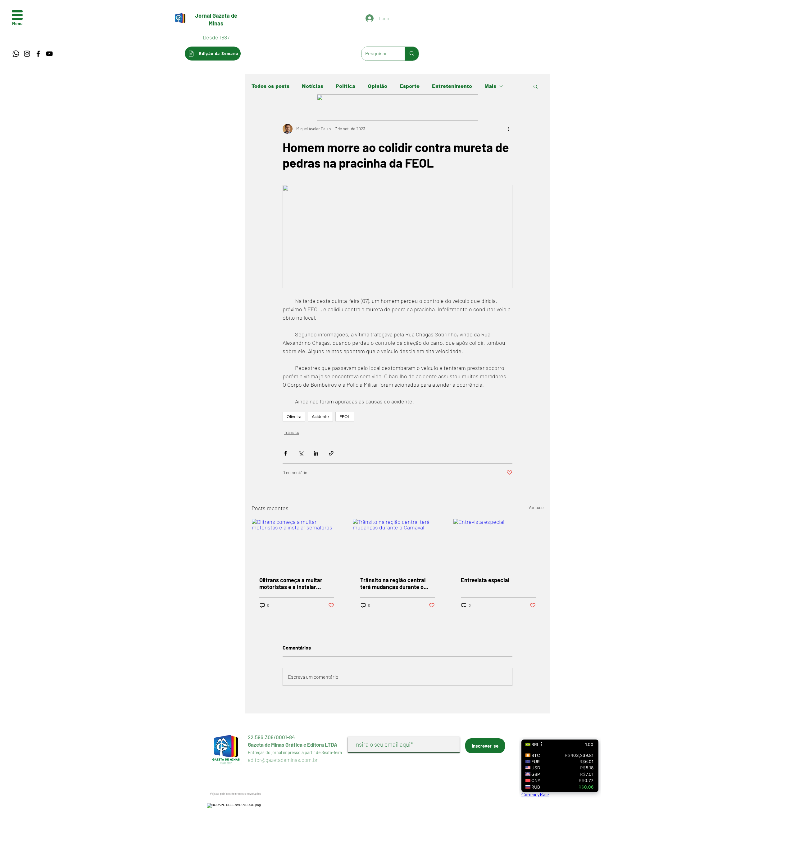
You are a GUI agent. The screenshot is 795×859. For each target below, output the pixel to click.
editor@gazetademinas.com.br (283, 760)
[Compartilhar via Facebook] (285, 453)
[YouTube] (49, 54)
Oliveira (294, 416)
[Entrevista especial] (498, 544)
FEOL (344, 416)
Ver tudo (536, 507)
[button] (17, 15)
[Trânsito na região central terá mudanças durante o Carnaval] (398, 544)
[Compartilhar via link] (331, 453)
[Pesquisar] (412, 54)
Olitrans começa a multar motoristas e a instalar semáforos (290, 583)
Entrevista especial (485, 580)
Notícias (312, 86)
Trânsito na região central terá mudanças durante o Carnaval (392, 583)
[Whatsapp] (16, 54)
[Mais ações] (508, 129)
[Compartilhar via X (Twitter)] (301, 453)
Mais (490, 86)
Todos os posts (270, 86)
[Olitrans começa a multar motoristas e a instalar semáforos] (297, 544)
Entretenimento (452, 86)
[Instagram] (27, 54)
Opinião (377, 86)
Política (345, 86)
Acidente (320, 416)
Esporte (410, 86)
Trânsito (291, 432)
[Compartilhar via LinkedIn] (316, 453)
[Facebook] (38, 54)
